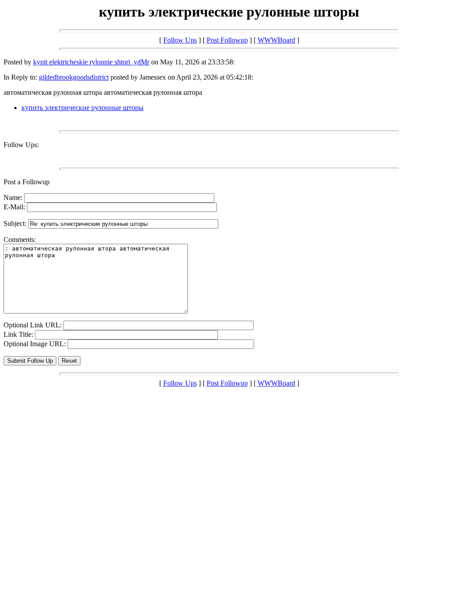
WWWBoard (276, 40)
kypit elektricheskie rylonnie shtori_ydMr (91, 62)
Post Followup (227, 40)
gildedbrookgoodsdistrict (74, 77)
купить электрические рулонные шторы (82, 107)
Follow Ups (180, 40)
